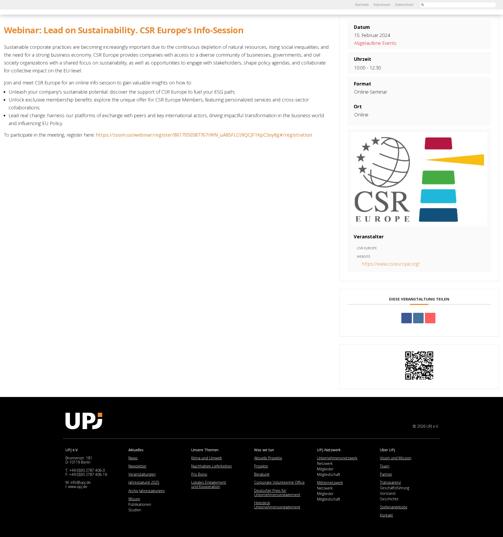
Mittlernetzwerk (330, 482)
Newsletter (137, 466)
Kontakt (386, 515)
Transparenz (390, 482)
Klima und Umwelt (206, 457)
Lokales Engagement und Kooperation (208, 484)
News (133, 457)
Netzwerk (325, 463)
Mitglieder (325, 468)
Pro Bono (199, 474)
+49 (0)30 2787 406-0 (87, 470)
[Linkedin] (418, 318)
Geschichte (389, 498)
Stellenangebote (393, 506)
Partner (386, 474)
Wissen (134, 498)
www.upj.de (77, 486)
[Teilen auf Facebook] (406, 318)
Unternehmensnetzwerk (337, 457)
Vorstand (387, 493)
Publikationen (139, 504)
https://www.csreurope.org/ (391, 264)
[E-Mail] (430, 318)
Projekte (261, 466)
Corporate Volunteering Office (279, 482)
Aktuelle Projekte (268, 457)
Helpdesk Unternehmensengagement (277, 504)
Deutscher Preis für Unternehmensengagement (277, 492)
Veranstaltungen (142, 474)
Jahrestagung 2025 (143, 482)
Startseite (362, 4)
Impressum (382, 4)
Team (384, 466)
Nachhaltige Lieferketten (211, 466)
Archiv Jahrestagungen (146, 490)
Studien (134, 509)
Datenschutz (404, 4)
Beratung (261, 474)
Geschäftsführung (394, 487)
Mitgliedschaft (328, 474)
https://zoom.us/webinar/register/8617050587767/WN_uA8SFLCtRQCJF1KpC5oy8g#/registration (204, 135)
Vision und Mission (395, 457)
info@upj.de (80, 482)
